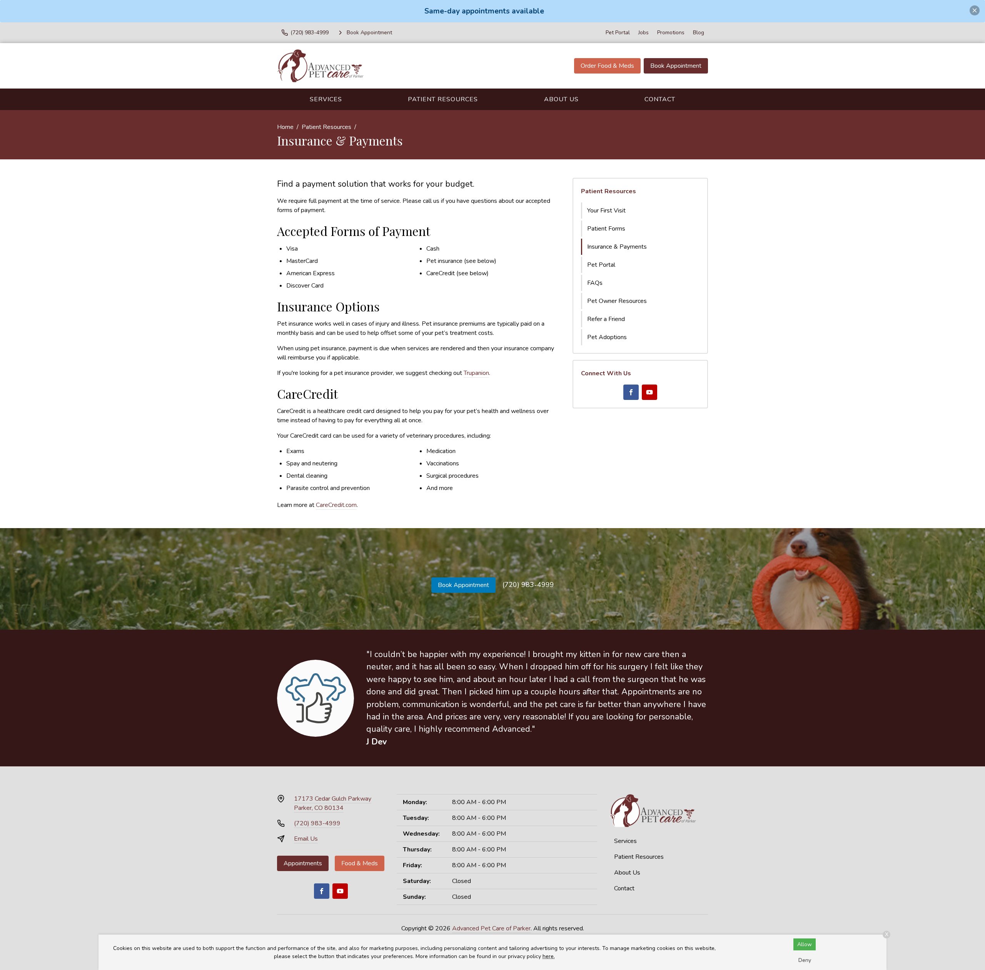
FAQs (595, 283)
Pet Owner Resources (617, 301)
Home (285, 127)
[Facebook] (631, 392)
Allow (804, 944)
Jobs (643, 32)
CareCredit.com (336, 505)
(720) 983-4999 (528, 584)
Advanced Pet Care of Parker (491, 928)
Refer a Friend (606, 319)
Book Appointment (675, 66)
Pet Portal (618, 32)
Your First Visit (606, 210)
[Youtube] (649, 392)
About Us (561, 99)
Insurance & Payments (617, 246)
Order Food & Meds (607, 66)
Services (326, 99)
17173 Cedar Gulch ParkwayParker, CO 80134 (332, 803)
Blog (698, 32)
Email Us (306, 839)
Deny (804, 960)
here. (549, 956)
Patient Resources (443, 99)
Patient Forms (606, 228)
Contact (659, 99)
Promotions (670, 32)
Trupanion (476, 373)
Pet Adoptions (607, 337)
